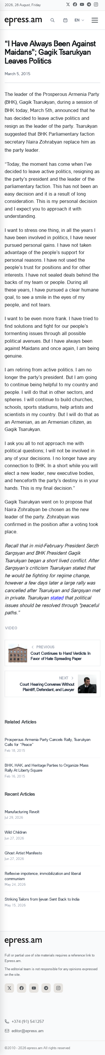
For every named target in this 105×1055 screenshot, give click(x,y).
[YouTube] (82, 4)
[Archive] (65, 20)
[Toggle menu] (94, 20)
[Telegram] (89, 4)
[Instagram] (96, 4)
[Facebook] (75, 4)
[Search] (52, 20)
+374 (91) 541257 (28, 1021)
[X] (68, 4)
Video (11, 628)
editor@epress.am (27, 1030)
